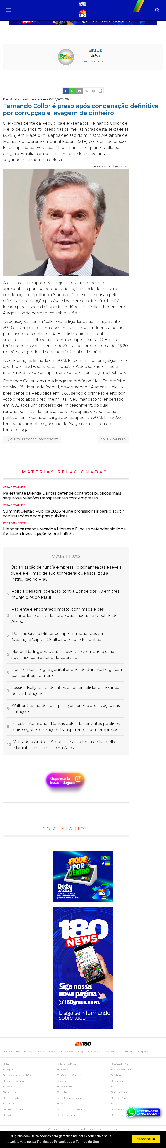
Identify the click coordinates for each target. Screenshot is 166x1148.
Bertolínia (8, 1114)
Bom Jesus (63, 1092)
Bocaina (62, 1080)
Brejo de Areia (119, 1092)
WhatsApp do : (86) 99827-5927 (34, 439)
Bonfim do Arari (66, 1114)
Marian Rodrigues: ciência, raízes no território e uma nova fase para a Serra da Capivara (62, 654)
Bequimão (9, 1103)
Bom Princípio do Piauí (70, 1109)
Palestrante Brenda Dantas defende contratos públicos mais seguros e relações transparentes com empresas (62, 493)
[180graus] (83, 4)
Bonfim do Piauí (120, 1063)
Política (7, 1051)
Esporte (52, 1051)
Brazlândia (117, 1080)
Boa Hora (62, 1069)
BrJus (95, 50)
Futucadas (128, 1051)
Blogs (81, 1051)
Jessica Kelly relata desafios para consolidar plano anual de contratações (66, 690)
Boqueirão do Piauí (122, 1069)
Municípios (67, 1051)
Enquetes (143, 1051)
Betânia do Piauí (66, 1063)
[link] (65, 90)
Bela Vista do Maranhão (17, 1075)
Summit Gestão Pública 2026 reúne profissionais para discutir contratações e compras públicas (63, 511)
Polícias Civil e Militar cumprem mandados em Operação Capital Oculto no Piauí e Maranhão (58, 636)
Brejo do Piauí (119, 1097)
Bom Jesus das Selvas (69, 1097)
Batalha (7, 1063)
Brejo (114, 1086)
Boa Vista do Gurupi (69, 1075)
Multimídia (94, 1051)
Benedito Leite (11, 1097)
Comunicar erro (113, 439)
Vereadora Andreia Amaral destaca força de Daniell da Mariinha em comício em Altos (66, 744)
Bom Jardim (64, 1086)
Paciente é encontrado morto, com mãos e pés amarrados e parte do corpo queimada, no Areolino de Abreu (64, 615)
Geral (41, 1051)
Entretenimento (25, 1051)
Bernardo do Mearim (15, 1109)
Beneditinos (10, 1092)
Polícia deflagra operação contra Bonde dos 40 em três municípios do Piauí (65, 594)
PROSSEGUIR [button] (146, 1139)
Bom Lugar (64, 1103)
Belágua (8, 1069)
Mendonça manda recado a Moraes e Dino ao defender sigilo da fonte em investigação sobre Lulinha (64, 529)
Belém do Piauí (12, 1086)
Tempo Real (111, 1051)
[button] (68, 1142)
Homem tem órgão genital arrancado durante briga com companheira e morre (68, 672)
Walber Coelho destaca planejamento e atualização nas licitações (66, 708)
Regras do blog (94, 61)
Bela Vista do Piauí (13, 1080)
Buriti (114, 1103)
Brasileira (116, 1075)
